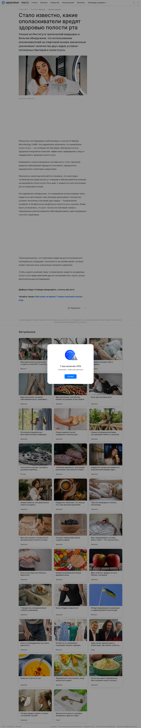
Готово (71, 376)
